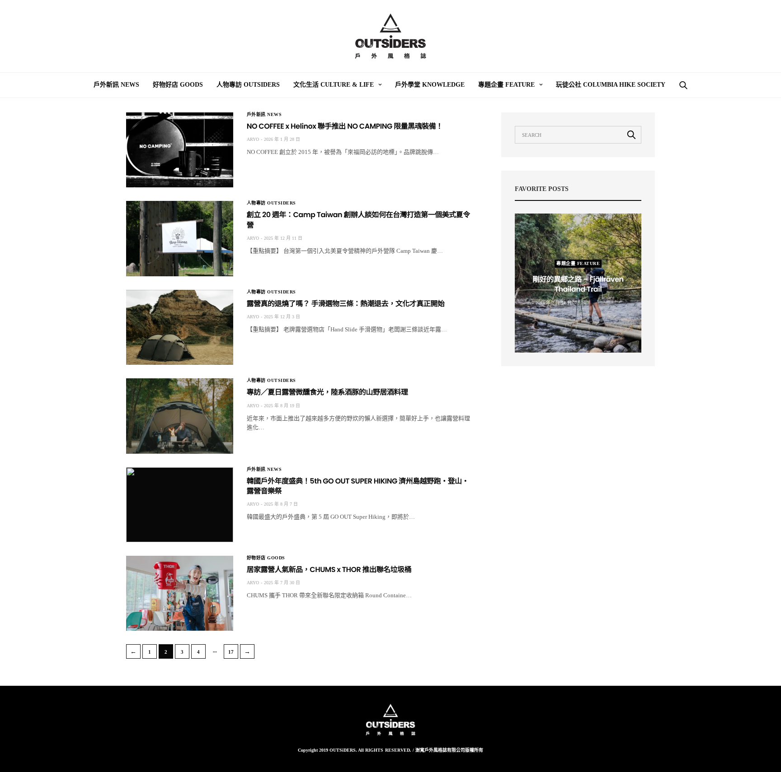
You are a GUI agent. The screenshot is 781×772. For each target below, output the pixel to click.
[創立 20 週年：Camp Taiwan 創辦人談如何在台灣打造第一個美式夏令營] (179, 238)
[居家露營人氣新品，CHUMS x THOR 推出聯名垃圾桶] (179, 593)
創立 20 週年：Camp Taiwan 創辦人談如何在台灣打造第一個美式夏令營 (358, 219)
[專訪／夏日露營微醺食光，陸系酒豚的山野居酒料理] (179, 415)
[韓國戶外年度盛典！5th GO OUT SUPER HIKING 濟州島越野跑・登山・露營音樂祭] (179, 504)
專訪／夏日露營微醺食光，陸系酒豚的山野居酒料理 (327, 392)
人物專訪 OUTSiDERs (248, 84)
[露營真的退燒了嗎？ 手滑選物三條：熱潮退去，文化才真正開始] (179, 327)
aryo (253, 139)
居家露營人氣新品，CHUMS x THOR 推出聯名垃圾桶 (329, 569)
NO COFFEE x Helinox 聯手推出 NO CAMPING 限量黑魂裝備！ (345, 126)
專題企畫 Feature (506, 84)
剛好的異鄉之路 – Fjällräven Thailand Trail (577, 284)
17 (231, 652)
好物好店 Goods (178, 84)
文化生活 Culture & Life (333, 84)
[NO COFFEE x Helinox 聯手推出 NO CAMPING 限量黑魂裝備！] (179, 149)
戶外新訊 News (116, 84)
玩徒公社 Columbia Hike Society (610, 84)
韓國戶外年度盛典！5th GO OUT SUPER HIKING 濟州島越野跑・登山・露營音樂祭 (358, 486)
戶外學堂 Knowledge (430, 84)
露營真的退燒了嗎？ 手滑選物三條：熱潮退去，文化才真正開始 (346, 303)
